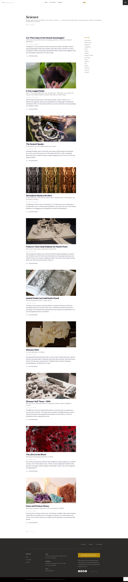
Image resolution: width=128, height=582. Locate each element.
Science (34, 149)
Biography (87, 44)
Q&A (86, 63)
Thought (87, 72)
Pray (27, 557)
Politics (87, 59)
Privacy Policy (94, 571)
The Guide (28, 559)
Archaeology (88, 42)
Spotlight (87, 68)
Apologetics (36, 44)
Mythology (87, 57)
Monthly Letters (89, 55)
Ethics (86, 49)
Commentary (35, 97)
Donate (28, 562)
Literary (87, 53)
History (86, 51)
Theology (87, 70)
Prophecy (87, 61)
